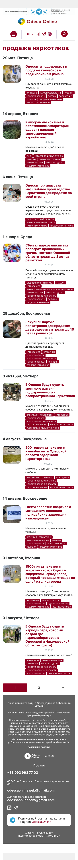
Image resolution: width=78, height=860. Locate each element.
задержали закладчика (39, 537)
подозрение (65, 96)
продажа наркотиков (51, 99)
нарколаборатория (52, 660)
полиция (31, 99)
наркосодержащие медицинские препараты (50, 289)
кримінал (31, 159)
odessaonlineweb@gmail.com (31, 790)
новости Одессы (36, 96)
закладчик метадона (38, 540)
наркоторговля (35, 162)
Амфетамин (33, 600)
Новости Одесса (55, 162)
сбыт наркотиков (61, 607)
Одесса (52, 96)
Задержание (33, 477)
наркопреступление (37, 226)
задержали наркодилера (39, 415)
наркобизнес (33, 286)
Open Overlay (13, 34)
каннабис (32, 93)
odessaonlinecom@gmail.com (31, 800)
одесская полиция (37, 425)
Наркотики (49, 352)
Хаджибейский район (38, 103)
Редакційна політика (39, 747)
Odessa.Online (41, 821)
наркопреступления (50, 93)
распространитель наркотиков (43, 428)
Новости (68, 93)
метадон (60, 283)
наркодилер (62, 415)
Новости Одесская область (41, 296)
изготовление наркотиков (49, 156)
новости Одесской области (42, 484)
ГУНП (29, 156)
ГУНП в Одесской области (40, 219)
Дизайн (29, 832)
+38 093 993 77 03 (22, 772)
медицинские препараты (40, 283)
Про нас (39, 765)
